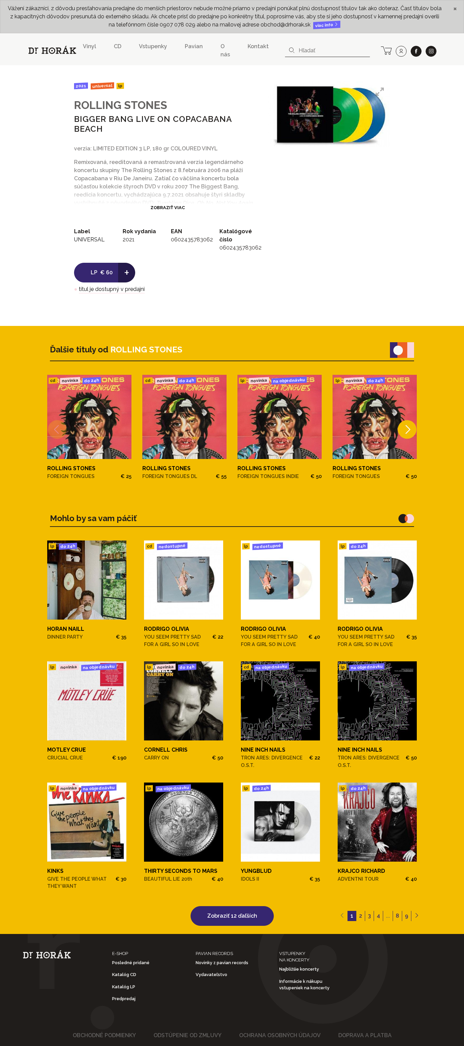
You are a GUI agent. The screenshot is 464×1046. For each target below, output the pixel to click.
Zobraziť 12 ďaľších (232, 916)
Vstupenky (153, 46)
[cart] (386, 49)
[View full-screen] (380, 91)
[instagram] (431, 51)
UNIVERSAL (102, 86)
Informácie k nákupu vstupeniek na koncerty (304, 984)
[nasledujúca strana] (416, 916)
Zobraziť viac (167, 207)
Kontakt (258, 46)
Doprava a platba (365, 1035)
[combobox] (327, 50)
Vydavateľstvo (211, 974)
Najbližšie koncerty (299, 969)
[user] (401, 51)
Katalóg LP (123, 986)
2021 (81, 86)
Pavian (194, 46)
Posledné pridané (130, 962)
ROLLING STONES (120, 105)
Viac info (324, 25)
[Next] (407, 429)
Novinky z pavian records (222, 962)
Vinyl (89, 46)
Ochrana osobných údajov (280, 1035)
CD (117, 46)
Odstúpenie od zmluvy (187, 1035)
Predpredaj (124, 998)
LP (120, 86)
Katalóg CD (124, 974)
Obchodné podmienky (104, 1035)
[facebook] (416, 51)
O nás (225, 50)
